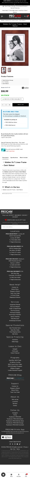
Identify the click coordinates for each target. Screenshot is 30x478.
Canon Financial (15, 353)
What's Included (24, 157)
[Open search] (25, 16)
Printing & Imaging (15, 312)
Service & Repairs (15, 306)
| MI (15, 246)
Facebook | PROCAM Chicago (15, 423)
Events (15, 405)
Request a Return (15, 291)
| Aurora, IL (15, 259)
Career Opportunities (15, 441)
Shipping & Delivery (15, 297)
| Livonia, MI (15, 234)
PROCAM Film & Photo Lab (9, 2)
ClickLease (15, 351)
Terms (18, 449)
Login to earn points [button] (6, 137)
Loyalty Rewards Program (15, 370)
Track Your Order (15, 293)
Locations (15, 401)
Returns (15, 12)
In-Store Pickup (15, 295)
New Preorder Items (15, 328)
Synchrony (15, 339)
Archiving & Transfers (15, 314)
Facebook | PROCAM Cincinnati (15, 425)
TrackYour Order (23, 10)
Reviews (15, 403)
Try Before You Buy (15, 362)
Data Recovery (15, 318)
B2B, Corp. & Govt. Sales (15, 364)
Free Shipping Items (15, 332)
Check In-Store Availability (13, 99)
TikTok (15, 415)
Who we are (15, 399)
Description (5, 157)
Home (2, 20)
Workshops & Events (21, 6)
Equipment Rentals (15, 304)
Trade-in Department (15, 308)
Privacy (26, 447)
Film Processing (15, 310)
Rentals (13, 6)
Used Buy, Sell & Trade (15, 360)
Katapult (15, 349)
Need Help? (5, 10)
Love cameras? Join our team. (15, 1)
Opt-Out (12, 449)
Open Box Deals (15, 330)
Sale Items (15, 334)
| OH (15, 271)
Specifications (14, 157)
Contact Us (15, 287)
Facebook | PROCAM (15, 417)
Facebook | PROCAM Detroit (15, 419)
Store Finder (8, 6)
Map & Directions (16, 242)
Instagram (15, 413)
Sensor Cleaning (15, 316)
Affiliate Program (15, 368)
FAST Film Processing (22, 2)
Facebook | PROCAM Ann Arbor (15, 421)
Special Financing (15, 8)
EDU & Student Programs (15, 366)
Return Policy (15, 289)
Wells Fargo (15, 341)
